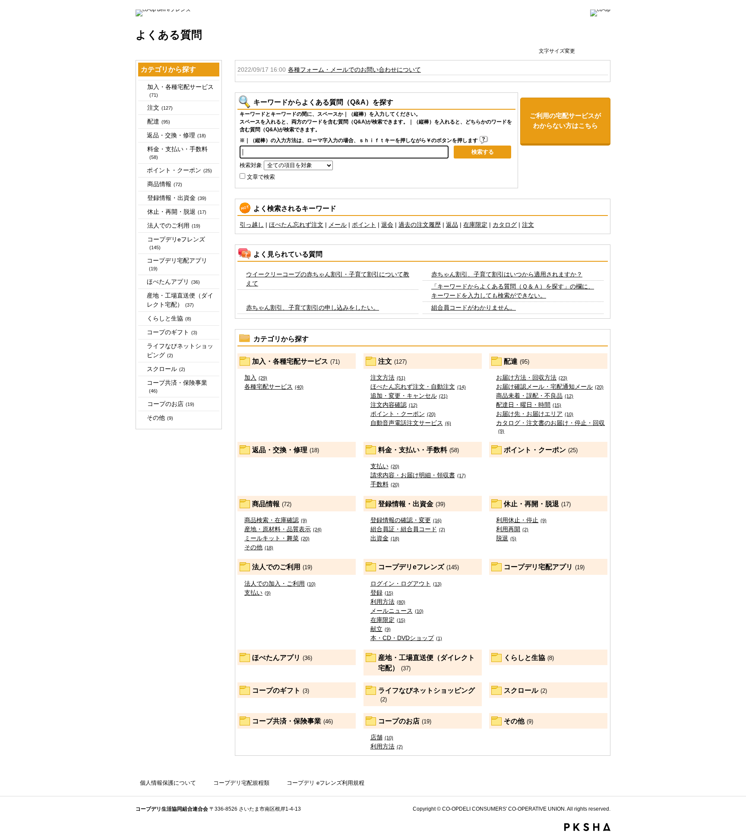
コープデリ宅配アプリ (177, 264)
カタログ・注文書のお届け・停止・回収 (550, 426)
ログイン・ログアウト (406, 583)
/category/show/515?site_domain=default (142, 239)
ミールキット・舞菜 (277, 538)
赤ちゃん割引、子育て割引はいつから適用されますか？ (506, 274)
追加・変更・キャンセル (409, 395)
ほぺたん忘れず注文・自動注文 (418, 386)
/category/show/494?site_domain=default (142, 149)
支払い (384, 466)
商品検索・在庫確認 (275, 520)
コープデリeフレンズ (176, 243)
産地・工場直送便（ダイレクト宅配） (180, 300)
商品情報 (164, 184)
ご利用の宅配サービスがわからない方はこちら (565, 120)
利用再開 (512, 529)
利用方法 (387, 601)
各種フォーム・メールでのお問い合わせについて (354, 69)
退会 (387, 224)
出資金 (384, 538)
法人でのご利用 (173, 225)
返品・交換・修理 (176, 135)
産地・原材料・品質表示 (283, 529)
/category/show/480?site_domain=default (142, 107)
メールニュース (397, 610)
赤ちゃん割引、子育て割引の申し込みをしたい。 (312, 307)
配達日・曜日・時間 (528, 404)
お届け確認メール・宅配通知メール (550, 386)
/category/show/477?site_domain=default (142, 87)
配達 (158, 121)
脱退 (506, 538)
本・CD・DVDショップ (406, 637)
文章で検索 (261, 177)
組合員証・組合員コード (407, 529)
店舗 (381, 737)
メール (338, 224)
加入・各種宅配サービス (180, 90)
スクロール (166, 368)
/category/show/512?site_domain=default (142, 225)
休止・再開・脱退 (176, 211)
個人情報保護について (168, 783)
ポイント (364, 224)
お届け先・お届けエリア (534, 413)
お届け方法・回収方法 (531, 377)
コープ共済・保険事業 (177, 386)
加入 (255, 377)
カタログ (505, 224)
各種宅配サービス (273, 386)
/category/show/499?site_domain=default (142, 184)
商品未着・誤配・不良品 (534, 395)
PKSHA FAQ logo (587, 827)
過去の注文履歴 (419, 224)
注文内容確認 (393, 404)
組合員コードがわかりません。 (473, 307)
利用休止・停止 (521, 520)
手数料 (384, 484)
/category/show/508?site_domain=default (142, 211)
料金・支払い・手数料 (177, 153)
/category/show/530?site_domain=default (142, 404)
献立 (380, 628)
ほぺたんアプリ (173, 281)
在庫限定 (475, 224)
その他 (160, 417)
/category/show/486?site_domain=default (142, 121)
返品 (452, 224)
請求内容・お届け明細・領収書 (418, 475)
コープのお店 (170, 403)
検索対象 (251, 165)
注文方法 (387, 377)
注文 (160, 107)
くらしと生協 (169, 318)
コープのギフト (172, 332)
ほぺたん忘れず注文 (296, 224)
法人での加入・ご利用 (280, 583)
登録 (381, 592)
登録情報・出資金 (176, 197)
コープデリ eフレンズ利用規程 (325, 783)
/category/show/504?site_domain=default (142, 198)
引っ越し (252, 224)
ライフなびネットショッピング (180, 350)
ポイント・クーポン (179, 170)
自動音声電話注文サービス (410, 422)
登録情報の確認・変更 (406, 520)
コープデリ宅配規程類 (241, 783)
